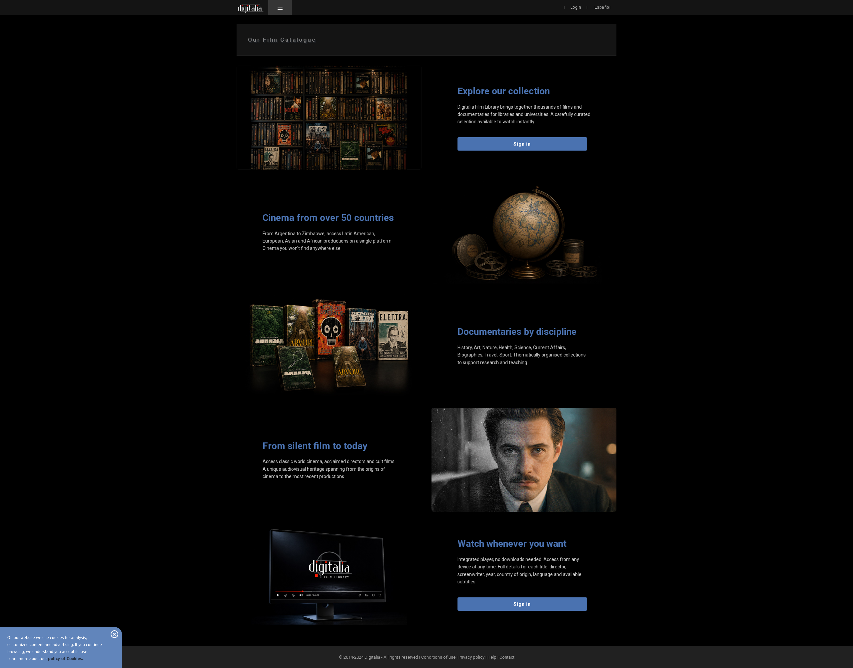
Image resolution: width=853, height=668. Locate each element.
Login (575, 7)
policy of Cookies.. (66, 658)
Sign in (522, 144)
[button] (280, 7)
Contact (506, 657)
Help (491, 657)
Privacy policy (471, 657)
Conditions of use (438, 657)
